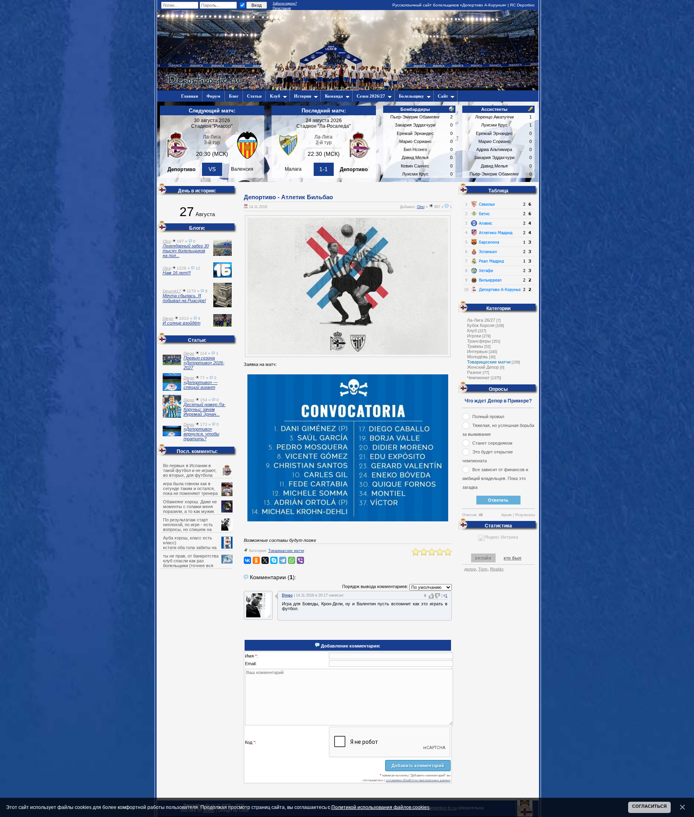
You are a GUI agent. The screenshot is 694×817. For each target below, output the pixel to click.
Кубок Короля (480, 325)
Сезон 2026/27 (371, 96)
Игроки (474, 335)
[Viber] (300, 560)
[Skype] (274, 560)
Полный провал (488, 416)
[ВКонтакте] (247, 560)
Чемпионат (478, 377)
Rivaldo (497, 569)
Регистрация (282, 8)
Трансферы (479, 341)
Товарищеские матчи (286, 551)
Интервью (477, 351)
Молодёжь (477, 356)
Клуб (275, 96)
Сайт (443, 96)
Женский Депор (483, 367)
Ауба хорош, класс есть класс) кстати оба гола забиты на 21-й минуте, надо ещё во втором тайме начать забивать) (197, 547)
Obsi (421, 207)
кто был (512, 558)
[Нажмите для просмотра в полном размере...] (347, 519)
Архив (506, 515)
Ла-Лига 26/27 (481, 320)
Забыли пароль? (285, 3)
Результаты (525, 515)
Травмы (475, 346)
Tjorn (483, 569)
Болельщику (411, 96)
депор (470, 569)
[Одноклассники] (256, 560)
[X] (265, 560)
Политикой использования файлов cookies (380, 807)
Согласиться (649, 806)
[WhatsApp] (291, 560)
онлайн (483, 558)
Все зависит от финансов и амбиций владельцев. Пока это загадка (495, 478)
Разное (474, 372)
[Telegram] (282, 560)
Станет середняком (492, 443)
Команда (334, 96)
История (302, 96)
